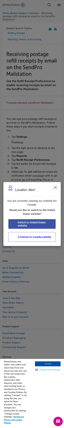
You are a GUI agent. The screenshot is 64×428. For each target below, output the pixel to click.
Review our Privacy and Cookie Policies (14, 419)
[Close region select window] (55, 187)
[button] (48, 369)
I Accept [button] (47, 364)
